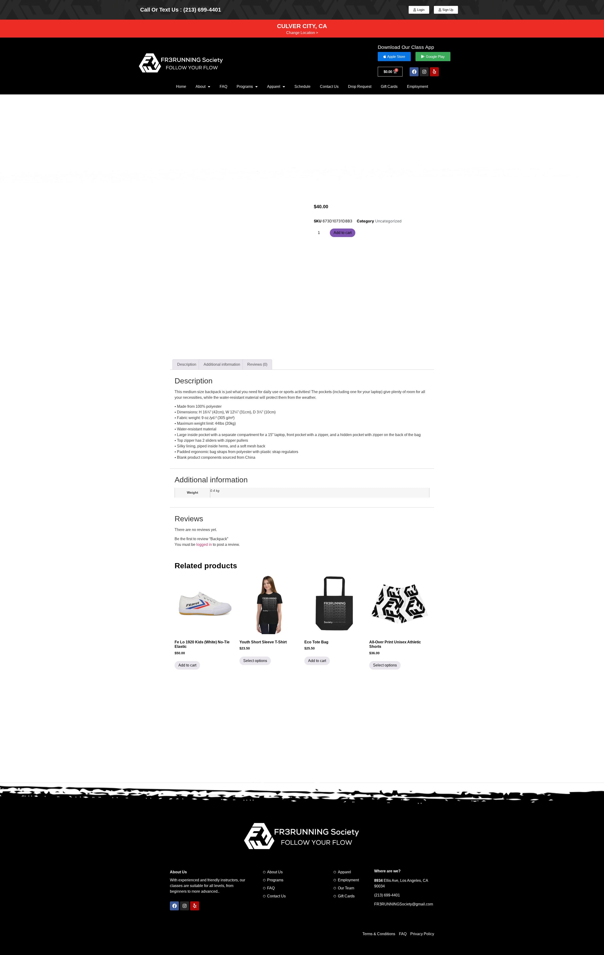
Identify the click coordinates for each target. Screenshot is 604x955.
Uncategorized (388, 221)
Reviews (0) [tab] (257, 364)
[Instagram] (424, 71)
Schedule (302, 87)
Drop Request (359, 87)
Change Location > (302, 33)
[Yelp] (434, 71)
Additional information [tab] (222, 364)
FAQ (223, 87)
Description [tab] (186, 364)
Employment (417, 87)
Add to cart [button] (187, 665)
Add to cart (343, 233)
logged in (204, 545)
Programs (245, 87)
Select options (255, 661)
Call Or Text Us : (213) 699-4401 (180, 10)
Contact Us (329, 87)
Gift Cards (389, 87)
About (201, 87)
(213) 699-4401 (387, 895)
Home (181, 87)
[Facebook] (414, 71)
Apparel (273, 87)
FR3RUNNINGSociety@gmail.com (403, 904)
